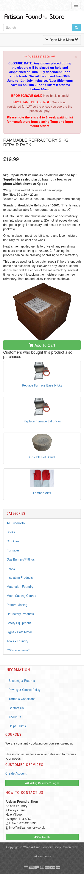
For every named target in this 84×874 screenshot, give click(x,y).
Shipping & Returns (22, 680)
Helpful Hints (17, 726)
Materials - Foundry (20, 586)
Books (11, 532)
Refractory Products (20, 614)
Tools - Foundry (17, 641)
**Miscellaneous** (18, 650)
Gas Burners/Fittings (21, 559)
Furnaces (13, 550)
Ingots (11, 568)
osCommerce (42, 856)
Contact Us (16, 708)
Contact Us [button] (43, 837)
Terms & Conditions (22, 699)
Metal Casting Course (21, 595)
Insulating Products (20, 577)
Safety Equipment (19, 623)
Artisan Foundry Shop (46, 847)
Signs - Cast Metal (19, 632)
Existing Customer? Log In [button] (43, 783)
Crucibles (13, 541)
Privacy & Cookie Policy (24, 689)
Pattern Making (17, 604)
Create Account (15, 773)
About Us (15, 717)
